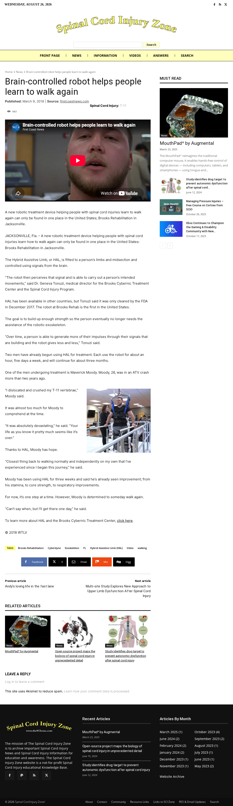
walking (142, 548)
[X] (225, 5)
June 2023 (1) (204, 759)
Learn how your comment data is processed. (97, 691)
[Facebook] (214, 5)
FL (84, 548)
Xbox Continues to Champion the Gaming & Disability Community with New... (205, 227)
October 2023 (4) (207, 732)
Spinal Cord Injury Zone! (30, 802)
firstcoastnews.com (74, 101)
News (19, 72)
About (89, 802)
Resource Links (139, 802)
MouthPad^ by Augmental (21, 651)
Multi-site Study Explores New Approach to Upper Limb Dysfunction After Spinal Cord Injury (118, 591)
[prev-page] (162, 245)
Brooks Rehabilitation (31, 548)
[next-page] (170, 245)
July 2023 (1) (204, 752)
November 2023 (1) (174, 766)
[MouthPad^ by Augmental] (28, 632)
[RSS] (220, 5)
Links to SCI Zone (164, 802)
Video (130, 548)
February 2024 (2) (173, 745)
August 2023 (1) (206, 745)
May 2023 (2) (204, 766)
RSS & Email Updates (192, 802)
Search (214, 802)
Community (118, 802)
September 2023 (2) (209, 739)
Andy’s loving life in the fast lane (29, 586)
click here (125, 520)
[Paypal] (21, 775)
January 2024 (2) (172, 752)
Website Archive (172, 776)
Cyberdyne (54, 548)
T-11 (123, 105)
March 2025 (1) (171, 732)
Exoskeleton (72, 548)
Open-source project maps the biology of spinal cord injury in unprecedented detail (75, 656)
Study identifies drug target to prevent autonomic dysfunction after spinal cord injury (125, 656)
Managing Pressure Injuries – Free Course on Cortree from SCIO (204, 205)
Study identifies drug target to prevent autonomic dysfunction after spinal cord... (207, 183)
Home (9, 72)
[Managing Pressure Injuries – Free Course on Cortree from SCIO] (171, 207)
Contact (102, 802)
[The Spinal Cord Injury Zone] (116, 25)
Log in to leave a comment (24, 682)
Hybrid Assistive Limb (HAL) (106, 548)
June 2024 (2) (169, 739)
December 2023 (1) (174, 759)
